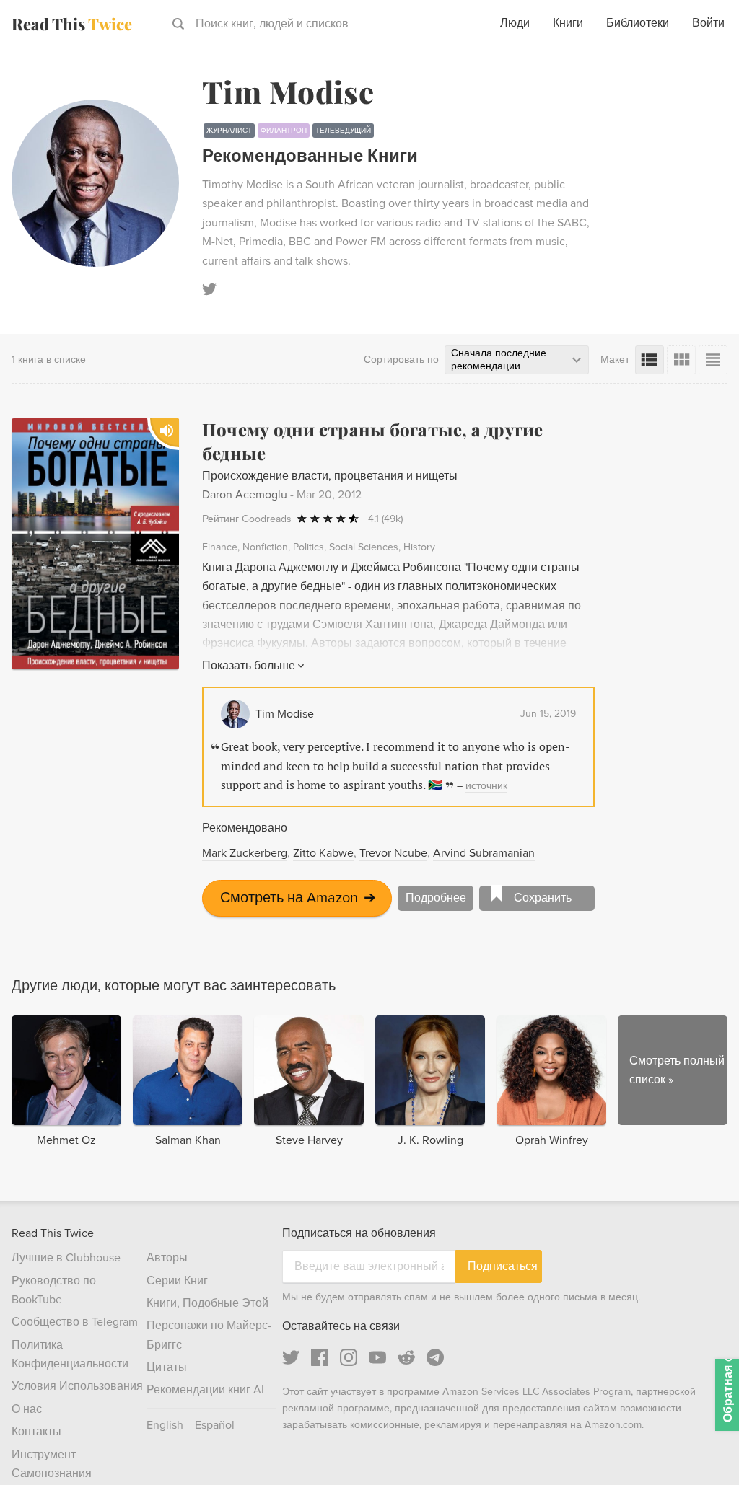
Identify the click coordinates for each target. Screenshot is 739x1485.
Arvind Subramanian (484, 853)
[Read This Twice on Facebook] (319, 1357)
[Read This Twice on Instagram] (348, 1357)
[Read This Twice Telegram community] (435, 1357)
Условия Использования (77, 1386)
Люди (515, 23)
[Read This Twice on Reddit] (406, 1357)
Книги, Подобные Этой (207, 1303)
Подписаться (503, 1266)
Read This (72, 24)
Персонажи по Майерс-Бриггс (209, 1335)
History (419, 547)
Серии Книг (177, 1281)
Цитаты (167, 1367)
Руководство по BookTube (54, 1290)
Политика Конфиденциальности (70, 1354)
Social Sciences (363, 547)
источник (486, 786)
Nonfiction (265, 547)
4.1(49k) (385, 519)
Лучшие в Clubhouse (66, 1258)
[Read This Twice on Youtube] (377, 1357)
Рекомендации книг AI (205, 1390)
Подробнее (436, 898)
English (165, 1425)
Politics (308, 547)
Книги (568, 23)
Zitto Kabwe (323, 853)
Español (215, 1425)
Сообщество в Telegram (75, 1322)
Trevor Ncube (393, 853)
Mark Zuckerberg (244, 853)
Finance (219, 547)
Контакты (36, 1431)
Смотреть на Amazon (298, 898)
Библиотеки (637, 23)
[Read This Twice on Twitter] (290, 1357)
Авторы (167, 1258)
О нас (27, 1409)
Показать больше (248, 665)
